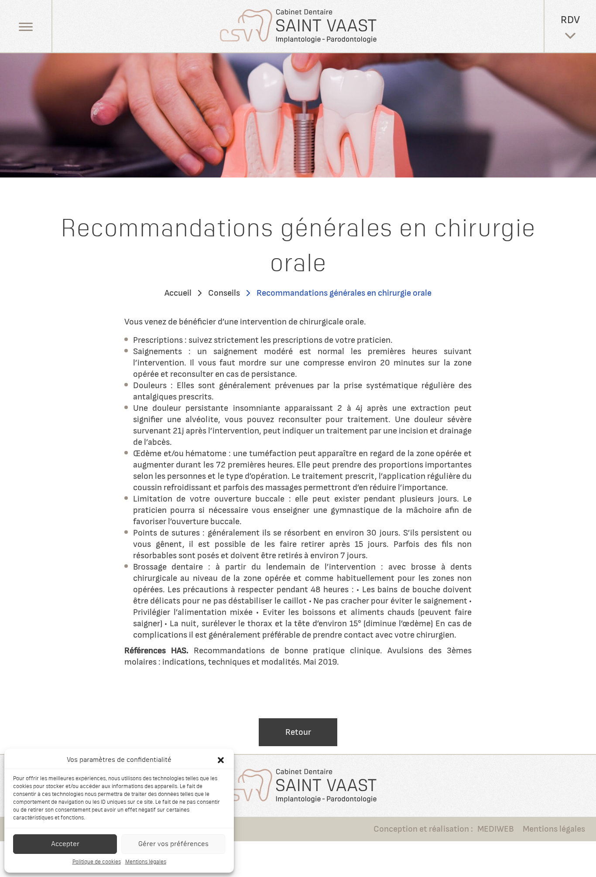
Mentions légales (145, 862)
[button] (220, 760)
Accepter (65, 844)
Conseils (224, 293)
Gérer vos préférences (173, 844)
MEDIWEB (495, 829)
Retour (298, 732)
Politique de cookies (96, 862)
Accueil (178, 293)
